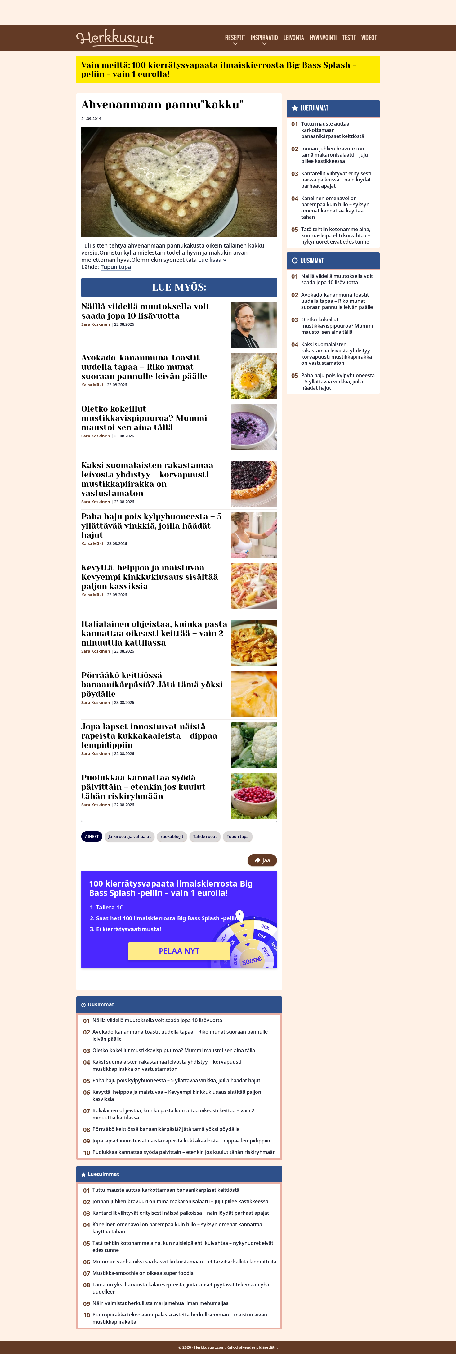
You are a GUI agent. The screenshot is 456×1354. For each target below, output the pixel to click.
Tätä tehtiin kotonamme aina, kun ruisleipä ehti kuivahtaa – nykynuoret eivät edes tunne (182, 1246)
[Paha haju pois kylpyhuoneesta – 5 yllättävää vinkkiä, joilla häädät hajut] (254, 535)
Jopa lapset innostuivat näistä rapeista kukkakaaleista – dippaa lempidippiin (149, 736)
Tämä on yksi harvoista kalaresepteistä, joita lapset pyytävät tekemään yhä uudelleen (180, 1288)
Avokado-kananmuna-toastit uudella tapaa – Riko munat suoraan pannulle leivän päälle (144, 367)
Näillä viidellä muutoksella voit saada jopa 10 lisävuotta (145, 311)
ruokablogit (172, 836)
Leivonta (294, 37)
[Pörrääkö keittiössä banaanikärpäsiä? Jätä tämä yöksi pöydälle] (254, 694)
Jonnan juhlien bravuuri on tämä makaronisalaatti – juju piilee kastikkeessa (180, 1201)
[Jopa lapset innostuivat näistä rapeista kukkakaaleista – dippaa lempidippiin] (254, 745)
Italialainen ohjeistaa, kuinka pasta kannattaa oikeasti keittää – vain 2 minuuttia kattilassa (154, 633)
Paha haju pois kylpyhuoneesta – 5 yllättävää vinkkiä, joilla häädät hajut (151, 526)
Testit (349, 37)
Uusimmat (101, 1004)
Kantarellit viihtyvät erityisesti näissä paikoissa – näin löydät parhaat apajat (180, 1212)
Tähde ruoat (205, 836)
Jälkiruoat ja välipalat (130, 836)
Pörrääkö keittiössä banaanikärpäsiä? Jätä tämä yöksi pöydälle (152, 685)
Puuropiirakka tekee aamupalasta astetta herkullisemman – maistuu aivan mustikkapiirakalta (179, 1318)
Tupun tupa (116, 266)
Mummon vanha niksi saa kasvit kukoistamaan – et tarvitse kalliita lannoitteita (184, 1261)
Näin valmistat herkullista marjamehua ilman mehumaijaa (160, 1303)
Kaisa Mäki (92, 384)
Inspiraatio (264, 37)
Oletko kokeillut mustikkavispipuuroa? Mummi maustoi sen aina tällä (144, 418)
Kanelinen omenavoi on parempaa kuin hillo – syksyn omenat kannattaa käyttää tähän (177, 1228)
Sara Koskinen (95, 324)
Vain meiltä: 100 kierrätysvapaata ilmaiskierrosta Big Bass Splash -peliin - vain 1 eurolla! (218, 69)
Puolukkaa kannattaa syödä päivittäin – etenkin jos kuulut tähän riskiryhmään (143, 787)
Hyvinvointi (323, 37)
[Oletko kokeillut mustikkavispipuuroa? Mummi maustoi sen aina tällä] (254, 427)
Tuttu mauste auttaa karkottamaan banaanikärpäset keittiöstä (165, 1189)
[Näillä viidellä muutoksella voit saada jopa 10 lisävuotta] (254, 325)
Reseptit (235, 37)
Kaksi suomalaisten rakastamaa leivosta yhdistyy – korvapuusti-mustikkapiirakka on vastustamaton (147, 479)
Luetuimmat (103, 1174)
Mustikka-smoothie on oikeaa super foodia (143, 1273)
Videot (369, 37)
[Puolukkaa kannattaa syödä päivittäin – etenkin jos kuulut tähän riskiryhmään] (254, 796)
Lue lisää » (212, 259)
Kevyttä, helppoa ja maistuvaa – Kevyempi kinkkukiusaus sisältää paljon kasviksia (149, 577)
